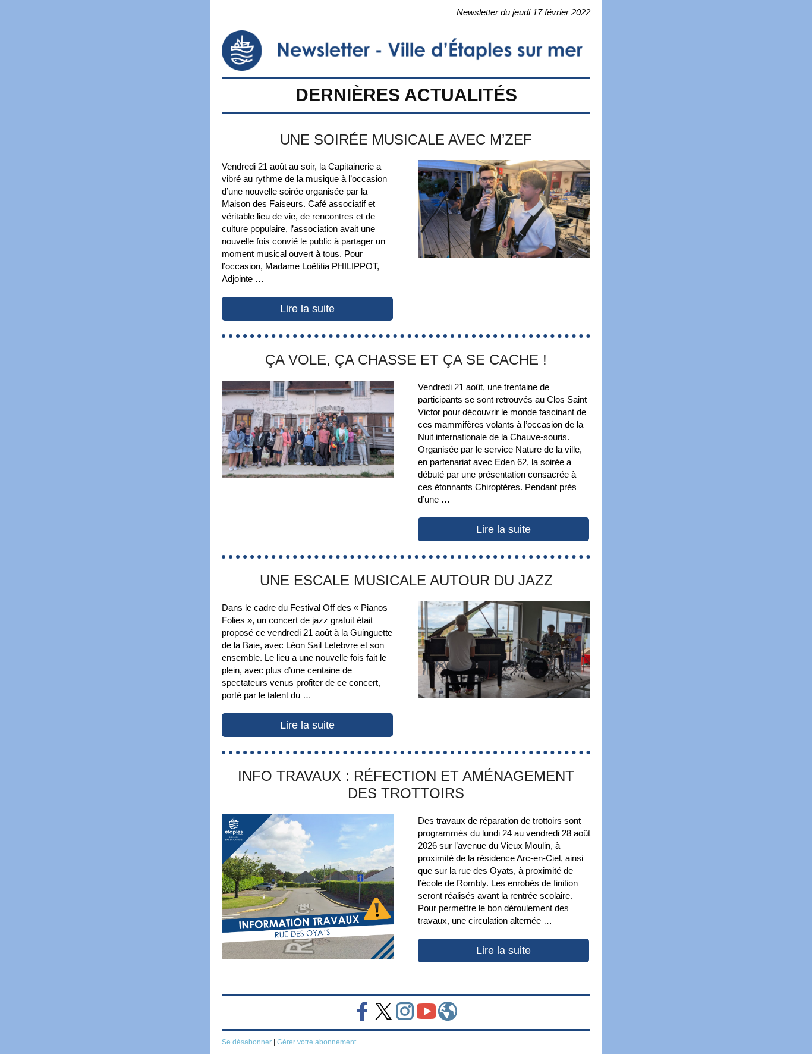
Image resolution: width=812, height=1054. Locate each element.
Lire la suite (307, 309)
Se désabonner (247, 1042)
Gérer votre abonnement (316, 1042)
